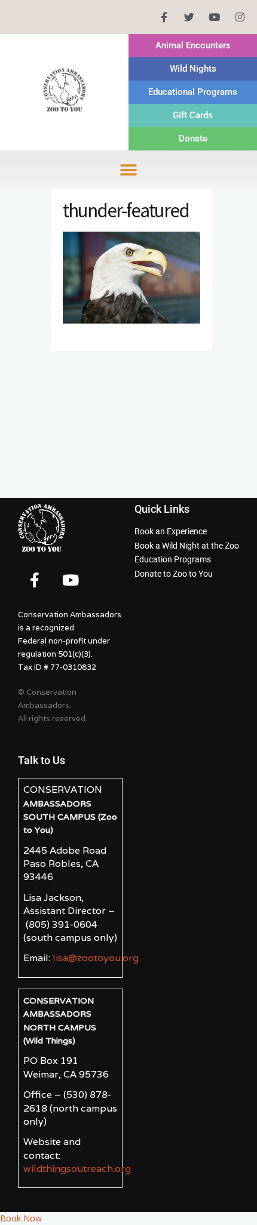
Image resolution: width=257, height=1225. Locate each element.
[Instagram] (240, 17)
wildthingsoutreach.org (77, 1168)
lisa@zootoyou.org (96, 958)
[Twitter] (189, 17)
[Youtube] (214, 17)
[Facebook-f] (163, 17)
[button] (128, 169)
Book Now (21, 1218)
